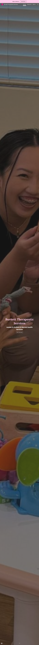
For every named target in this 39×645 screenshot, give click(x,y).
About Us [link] (29, 4)
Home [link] (24, 4)
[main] (19, 324)
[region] (19, 1)
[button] (38, 4)
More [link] (34, 4)
